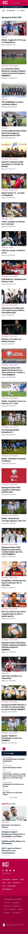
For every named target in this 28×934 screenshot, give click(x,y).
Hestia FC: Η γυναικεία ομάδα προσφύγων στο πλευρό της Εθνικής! (12, 164)
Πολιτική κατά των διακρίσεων (12, 906)
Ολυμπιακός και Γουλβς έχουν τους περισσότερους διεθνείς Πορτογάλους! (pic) (13, 310)
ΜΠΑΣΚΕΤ (15, 879)
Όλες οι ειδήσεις (13, 797)
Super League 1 (5, 673)
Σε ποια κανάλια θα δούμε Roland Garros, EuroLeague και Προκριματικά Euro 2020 (14, 133)
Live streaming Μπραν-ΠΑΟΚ (12, 767)
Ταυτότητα (7, 902)
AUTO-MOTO (16, 882)
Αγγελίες (20, 909)
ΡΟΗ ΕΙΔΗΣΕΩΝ (10, 10)
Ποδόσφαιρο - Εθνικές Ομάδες (10, 66)
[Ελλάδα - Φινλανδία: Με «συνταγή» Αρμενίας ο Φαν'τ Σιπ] (14, 506)
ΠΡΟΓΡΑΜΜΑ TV (7, 889)
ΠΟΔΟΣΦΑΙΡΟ (6, 879)
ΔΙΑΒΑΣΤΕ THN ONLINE (13, 6)
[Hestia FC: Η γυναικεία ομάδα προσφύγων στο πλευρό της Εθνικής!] (14, 150)
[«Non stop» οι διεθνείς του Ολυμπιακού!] (14, 664)
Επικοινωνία (12, 909)
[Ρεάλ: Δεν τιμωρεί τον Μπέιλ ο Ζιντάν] (14, 238)
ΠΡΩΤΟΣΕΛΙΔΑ (11, 886)
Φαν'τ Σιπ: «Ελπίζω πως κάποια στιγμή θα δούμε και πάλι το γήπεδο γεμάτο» (14, 614)
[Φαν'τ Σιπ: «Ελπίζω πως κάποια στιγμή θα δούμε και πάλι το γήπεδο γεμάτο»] (14, 599)
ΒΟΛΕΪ (22, 879)
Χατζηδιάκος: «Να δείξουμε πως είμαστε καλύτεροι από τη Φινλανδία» (14, 583)
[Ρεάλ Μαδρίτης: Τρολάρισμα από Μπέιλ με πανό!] (14, 267)
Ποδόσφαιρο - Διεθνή (7, 218)
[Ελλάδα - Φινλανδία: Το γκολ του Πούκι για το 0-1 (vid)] (14, 389)
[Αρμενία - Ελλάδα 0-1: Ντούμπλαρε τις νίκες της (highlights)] (14, 723)
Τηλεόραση (4, 128)
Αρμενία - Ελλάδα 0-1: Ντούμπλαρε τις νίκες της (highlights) (12, 738)
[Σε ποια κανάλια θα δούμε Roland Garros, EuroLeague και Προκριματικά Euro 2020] (14, 119)
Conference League (7, 757)
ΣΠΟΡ (9, 882)
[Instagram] (6, 870)
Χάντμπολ (4, 37)
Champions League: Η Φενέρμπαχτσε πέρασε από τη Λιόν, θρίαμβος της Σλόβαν (13, 834)
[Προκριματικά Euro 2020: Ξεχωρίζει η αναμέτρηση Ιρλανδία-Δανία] (14, 475)
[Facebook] (3, 870)
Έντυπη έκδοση (16, 912)
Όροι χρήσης (16, 902)
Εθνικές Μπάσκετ (7, 772)
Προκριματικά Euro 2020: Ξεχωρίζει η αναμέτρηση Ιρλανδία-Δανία (11, 490)
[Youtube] (14, 870)
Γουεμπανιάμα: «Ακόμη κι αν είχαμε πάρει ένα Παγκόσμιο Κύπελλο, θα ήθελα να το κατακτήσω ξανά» (14, 776)
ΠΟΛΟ (4, 882)
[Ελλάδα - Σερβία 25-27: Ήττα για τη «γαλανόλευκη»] (14, 28)
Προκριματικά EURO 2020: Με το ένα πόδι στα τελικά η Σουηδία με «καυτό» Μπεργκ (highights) (14, 707)
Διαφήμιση (7, 912)
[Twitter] (10, 870)
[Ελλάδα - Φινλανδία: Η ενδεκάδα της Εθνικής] (14, 446)
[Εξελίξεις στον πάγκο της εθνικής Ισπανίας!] (14, 327)
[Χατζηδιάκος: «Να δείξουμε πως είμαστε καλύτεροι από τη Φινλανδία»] (14, 568)
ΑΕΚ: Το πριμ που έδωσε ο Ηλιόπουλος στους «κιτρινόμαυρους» (11, 850)
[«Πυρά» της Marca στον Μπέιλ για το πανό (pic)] (14, 209)
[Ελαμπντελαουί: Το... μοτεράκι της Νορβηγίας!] (14, 181)
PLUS (3, 886)
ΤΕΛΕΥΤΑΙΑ (8, 753)
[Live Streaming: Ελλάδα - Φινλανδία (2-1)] (14, 418)
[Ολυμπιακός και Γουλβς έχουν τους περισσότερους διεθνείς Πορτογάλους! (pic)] (14, 296)
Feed (5, 909)
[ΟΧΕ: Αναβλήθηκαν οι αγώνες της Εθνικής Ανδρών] (14, 90)
